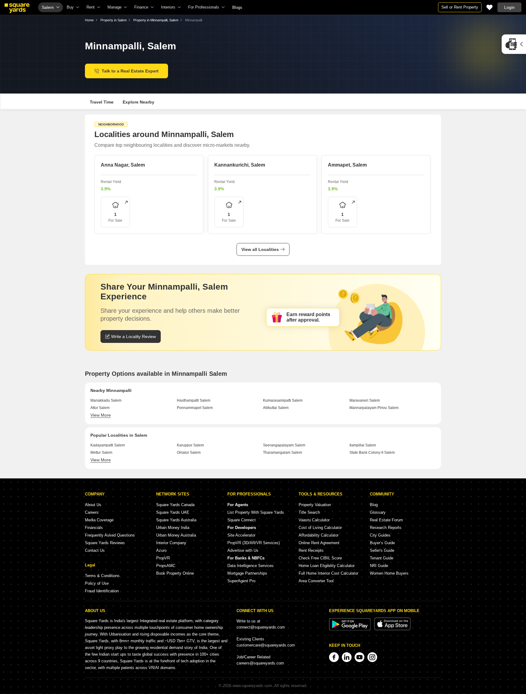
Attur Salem (100, 408)
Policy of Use (97, 583)
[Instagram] (372, 657)
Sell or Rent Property (459, 7)
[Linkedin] (347, 657)
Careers (92, 512)
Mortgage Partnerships (247, 573)
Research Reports (386, 527)
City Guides (380, 535)
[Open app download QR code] (514, 44)
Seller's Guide (382, 550)
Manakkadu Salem (105, 400)
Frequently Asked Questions (110, 535)
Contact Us (95, 550)
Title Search (309, 512)
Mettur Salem (101, 452)
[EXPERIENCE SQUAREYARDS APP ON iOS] (392, 629)
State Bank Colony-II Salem (372, 452)
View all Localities (260, 249)
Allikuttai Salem (276, 408)
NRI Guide (379, 565)
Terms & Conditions (102, 575)
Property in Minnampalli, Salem (155, 20)
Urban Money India (172, 527)
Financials (94, 527)
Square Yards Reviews (105, 543)
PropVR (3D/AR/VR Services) (253, 543)
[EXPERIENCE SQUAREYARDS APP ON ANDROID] (350, 629)
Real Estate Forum (386, 520)
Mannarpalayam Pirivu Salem (373, 408)
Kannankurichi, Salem (239, 164)
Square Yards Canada (175, 504)
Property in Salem (113, 20)
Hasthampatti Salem (193, 400)
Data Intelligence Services (250, 565)
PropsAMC (165, 565)
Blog (374, 504)
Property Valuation (315, 504)
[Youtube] (359, 657)
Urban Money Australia (176, 535)
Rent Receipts (311, 550)
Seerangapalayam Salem (284, 445)
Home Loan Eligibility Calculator (327, 565)
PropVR (163, 558)
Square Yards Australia (176, 520)
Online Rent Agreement (319, 543)
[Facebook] (334, 657)
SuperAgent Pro (241, 581)
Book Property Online (175, 573)
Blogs (237, 7)
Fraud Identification (102, 591)
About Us (93, 504)
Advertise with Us (242, 550)
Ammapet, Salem (347, 164)
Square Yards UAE (172, 512)
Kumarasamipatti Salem (283, 400)
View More (100, 415)
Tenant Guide (381, 558)
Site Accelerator (241, 535)
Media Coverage (99, 520)
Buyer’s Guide (382, 543)
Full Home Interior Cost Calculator (328, 573)
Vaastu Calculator (314, 520)
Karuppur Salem (190, 445)
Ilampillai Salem (362, 445)
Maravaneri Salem (364, 400)
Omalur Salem (189, 452)
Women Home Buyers (389, 573)
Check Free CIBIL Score (320, 558)
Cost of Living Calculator (320, 527)
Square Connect (241, 520)
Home (89, 20)
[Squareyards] (17, 8)
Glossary (378, 512)
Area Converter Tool (316, 581)
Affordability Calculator (318, 535)
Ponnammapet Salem (195, 408)
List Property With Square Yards (255, 512)
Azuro (161, 550)
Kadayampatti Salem (107, 445)
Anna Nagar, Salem (123, 164)
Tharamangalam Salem (282, 452)
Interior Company (171, 543)
